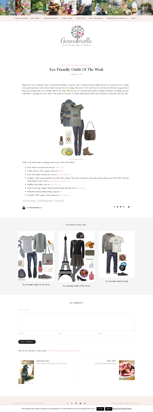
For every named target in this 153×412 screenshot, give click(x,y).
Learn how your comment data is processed (63, 350)
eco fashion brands (45, 201)
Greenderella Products (117, 18)
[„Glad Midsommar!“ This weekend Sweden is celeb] (23, 7)
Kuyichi (60, 171)
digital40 (137, 403)
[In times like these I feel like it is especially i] (84, 7)
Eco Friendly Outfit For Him (117, 281)
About (133, 18)
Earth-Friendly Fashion (69, 65)
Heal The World (95, 18)
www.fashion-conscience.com (59, 181)
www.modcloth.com (64, 174)
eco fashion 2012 (29, 201)
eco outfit (59, 201)
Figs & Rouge (64, 195)
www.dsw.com (55, 184)
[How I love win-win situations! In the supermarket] (130, 7)
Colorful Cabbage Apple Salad (105, 363)
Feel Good (35, 18)
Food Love (80, 18)
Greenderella (35, 208)
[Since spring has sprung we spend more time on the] (145, 7)
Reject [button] (108, 409)
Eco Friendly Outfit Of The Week (36, 285)
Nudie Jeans (59, 167)
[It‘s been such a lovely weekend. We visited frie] (53, 7)
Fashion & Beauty (51, 18)
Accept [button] (100, 409)
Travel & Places (21, 18)
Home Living (67, 18)
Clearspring (80, 188)
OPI (61, 191)
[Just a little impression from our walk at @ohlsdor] (7, 7)
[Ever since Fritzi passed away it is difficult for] (114, 7)
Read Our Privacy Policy (122, 409)
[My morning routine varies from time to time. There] (68, 7)
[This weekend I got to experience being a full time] (99, 7)
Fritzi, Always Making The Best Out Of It (52, 363)
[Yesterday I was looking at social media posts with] (38, 7)
